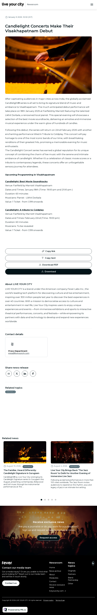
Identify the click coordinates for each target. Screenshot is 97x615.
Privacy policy (48, 600)
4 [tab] (52, 499)
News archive (55, 571)
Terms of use (60, 600)
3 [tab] (48, 499)
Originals (10, 392)
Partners (72, 574)
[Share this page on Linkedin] (25, 374)
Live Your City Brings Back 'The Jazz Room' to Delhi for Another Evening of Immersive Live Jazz (70, 473)
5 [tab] (55, 499)
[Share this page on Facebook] (33, 374)
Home (52, 567)
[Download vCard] (43, 341)
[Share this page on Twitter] (17, 374)
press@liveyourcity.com (18, 353)
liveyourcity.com (56, 591)
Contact (52, 581)
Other (70, 583)
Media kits (53, 578)
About (52, 574)
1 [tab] (41, 499)
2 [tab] (45, 499)
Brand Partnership (73, 579)
